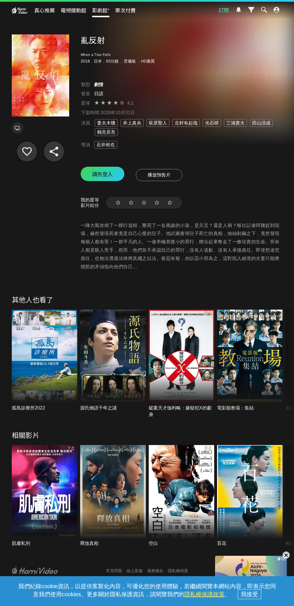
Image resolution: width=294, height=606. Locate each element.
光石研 (212, 123)
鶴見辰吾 (106, 132)
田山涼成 (261, 123)
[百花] (250, 496)
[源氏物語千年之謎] (113, 360)
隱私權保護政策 (204, 594)
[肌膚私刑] (45, 496)
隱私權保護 (178, 570)
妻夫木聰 (106, 123)
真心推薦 (44, 10)
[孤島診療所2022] (45, 360)
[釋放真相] (113, 496)
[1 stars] (118, 203)
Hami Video (19, 10)
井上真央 (132, 123)
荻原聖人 (158, 123)
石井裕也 (105, 144)
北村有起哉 (186, 123)
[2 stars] (131, 203)
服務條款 (155, 570)
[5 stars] (169, 203)
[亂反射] (27, 151)
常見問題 (114, 570)
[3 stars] (144, 203)
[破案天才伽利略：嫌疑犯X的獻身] (181, 364)
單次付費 (125, 10)
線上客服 (135, 570)
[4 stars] (156, 203)
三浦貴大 (235, 123)
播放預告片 (159, 174)
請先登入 (102, 174)
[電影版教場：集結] (250, 360)
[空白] (181, 496)
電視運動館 (73, 10)
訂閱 (223, 9)
